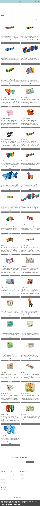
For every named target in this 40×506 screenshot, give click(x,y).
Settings (3, 504)
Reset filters (4, 22)
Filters (32, 19)
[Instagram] (1, 489)
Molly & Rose (12, 476)
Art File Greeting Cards (14, 477)
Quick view (10, 64)
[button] (37, 20)
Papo (11, 473)
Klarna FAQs (3, 482)
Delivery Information (4, 477)
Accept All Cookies (15, 504)
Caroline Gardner (13, 474)
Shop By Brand (3, 473)
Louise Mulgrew (13, 479)
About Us (2, 476)
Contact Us (2, 474)
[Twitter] (4, 489)
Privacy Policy (3, 479)
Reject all (8, 504)
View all (12, 480)
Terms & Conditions (4, 480)
